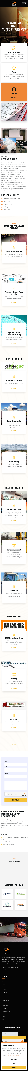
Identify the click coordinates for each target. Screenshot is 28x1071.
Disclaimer (4, 1014)
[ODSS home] (14, 4)
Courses (4, 989)
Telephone (6, 773)
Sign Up (14, 1038)
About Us (4, 984)
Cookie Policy (5, 1008)
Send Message (15, 800)
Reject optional (14, 1059)
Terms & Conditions (6, 1011)
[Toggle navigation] (2, 3)
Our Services (5, 987)
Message (6, 780)
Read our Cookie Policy (13, 1056)
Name (5, 761)
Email (5, 767)
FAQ (3, 1019)
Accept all (14, 1067)
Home (3, 981)
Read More (14, 260)
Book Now (14, 744)
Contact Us (4, 992)
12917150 (11, 969)
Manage (14, 1063)
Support (4, 1016)
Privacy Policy (5, 1006)
